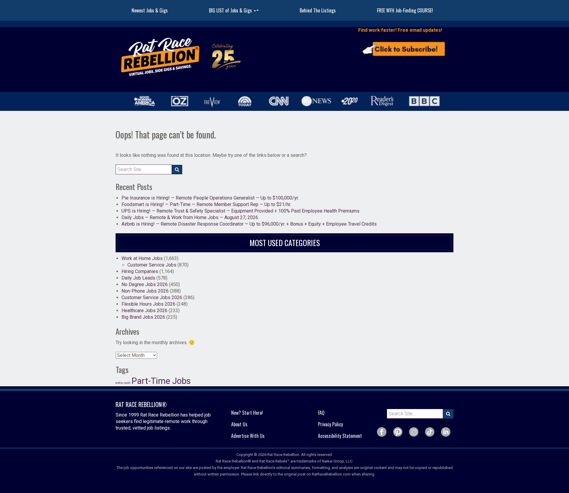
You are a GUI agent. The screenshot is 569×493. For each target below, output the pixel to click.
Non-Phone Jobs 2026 (145, 291)
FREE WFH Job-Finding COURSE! (405, 10)
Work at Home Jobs (142, 258)
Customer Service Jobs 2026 (152, 297)
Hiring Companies (140, 271)
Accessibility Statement (340, 435)
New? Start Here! (247, 412)
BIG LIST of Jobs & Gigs (234, 12)
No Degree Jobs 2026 (145, 284)
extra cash (123, 383)
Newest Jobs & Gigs (150, 10)
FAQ (321, 412)
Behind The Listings (318, 10)
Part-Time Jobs (161, 381)
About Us (239, 424)
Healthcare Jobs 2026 (144, 310)
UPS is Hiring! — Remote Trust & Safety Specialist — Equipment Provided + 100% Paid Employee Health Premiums (240, 211)
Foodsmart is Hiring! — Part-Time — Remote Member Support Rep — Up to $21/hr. (206, 204)
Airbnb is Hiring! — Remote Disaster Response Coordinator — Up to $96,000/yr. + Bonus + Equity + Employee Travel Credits (249, 224)
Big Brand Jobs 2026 (143, 317)
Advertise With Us (248, 435)
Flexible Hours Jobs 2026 (148, 304)
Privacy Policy (330, 424)
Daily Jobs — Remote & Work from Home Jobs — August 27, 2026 (190, 217)
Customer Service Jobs (151, 265)
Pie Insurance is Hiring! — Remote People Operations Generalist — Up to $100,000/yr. (210, 198)
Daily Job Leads (138, 278)
